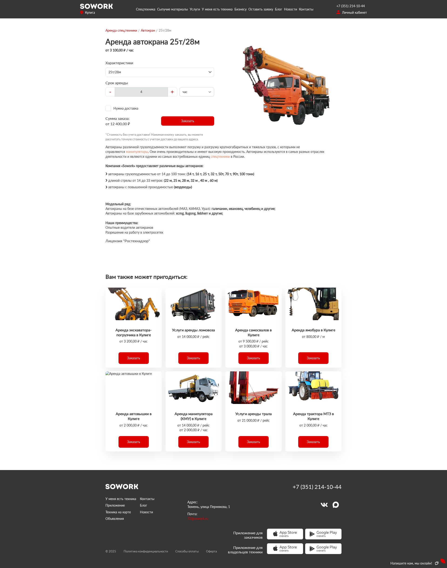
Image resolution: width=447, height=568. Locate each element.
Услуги (195, 9)
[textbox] (141, 91)
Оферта (211, 551)
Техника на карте (118, 512)
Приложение (115, 505)
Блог (278, 9)
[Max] (336, 505)
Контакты (306, 9)
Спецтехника (145, 9)
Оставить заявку (260, 9)
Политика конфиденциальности (146, 551)
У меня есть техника (217, 9)
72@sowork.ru (197, 519)
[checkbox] (159, 108)
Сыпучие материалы (172, 9)
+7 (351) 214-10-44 (350, 6)
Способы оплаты (187, 551)
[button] (187, 121)
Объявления (114, 519)
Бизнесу (240, 9)
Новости (290, 9)
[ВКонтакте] (324, 505)
